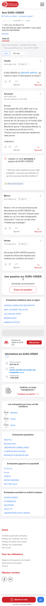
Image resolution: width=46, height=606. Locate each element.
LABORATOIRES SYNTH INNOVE (17, 513)
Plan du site (6, 547)
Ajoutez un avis (20, 599)
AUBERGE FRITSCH (12, 322)
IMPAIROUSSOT (10, 318)
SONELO (7, 476)
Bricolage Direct (10, 443)
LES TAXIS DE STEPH (12, 314)
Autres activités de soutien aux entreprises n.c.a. (23, 371)
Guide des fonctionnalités (11, 563)
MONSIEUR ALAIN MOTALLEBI (16, 455)
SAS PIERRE (9, 505)
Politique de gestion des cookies (14, 541)
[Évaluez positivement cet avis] (5, 83)
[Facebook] (4, 579)
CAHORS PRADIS (11, 497)
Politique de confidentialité (12, 544)
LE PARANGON (10, 501)
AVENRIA (13, 413)
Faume (6, 472)
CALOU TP (8, 509)
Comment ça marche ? (27, 394)
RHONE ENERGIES (11, 480)
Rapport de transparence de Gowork (16, 560)
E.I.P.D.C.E (8, 468)
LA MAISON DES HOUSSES (15, 451)
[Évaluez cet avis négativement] (9, 83)
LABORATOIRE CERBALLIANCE (16, 447)
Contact (5, 566)
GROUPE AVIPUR (29, 72)
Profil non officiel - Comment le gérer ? (19, 16)
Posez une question (23, 289)
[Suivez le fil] (40, 600)
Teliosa (13, 419)
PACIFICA (8, 440)
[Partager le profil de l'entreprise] (41, 332)
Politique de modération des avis (14, 538)
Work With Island (10, 484)
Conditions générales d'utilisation (14, 535)
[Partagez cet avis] (40, 61)
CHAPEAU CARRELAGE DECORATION (19, 305)
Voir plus (5, 34)
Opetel (12, 425)
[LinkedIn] (10, 579)
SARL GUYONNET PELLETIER (16, 309)
